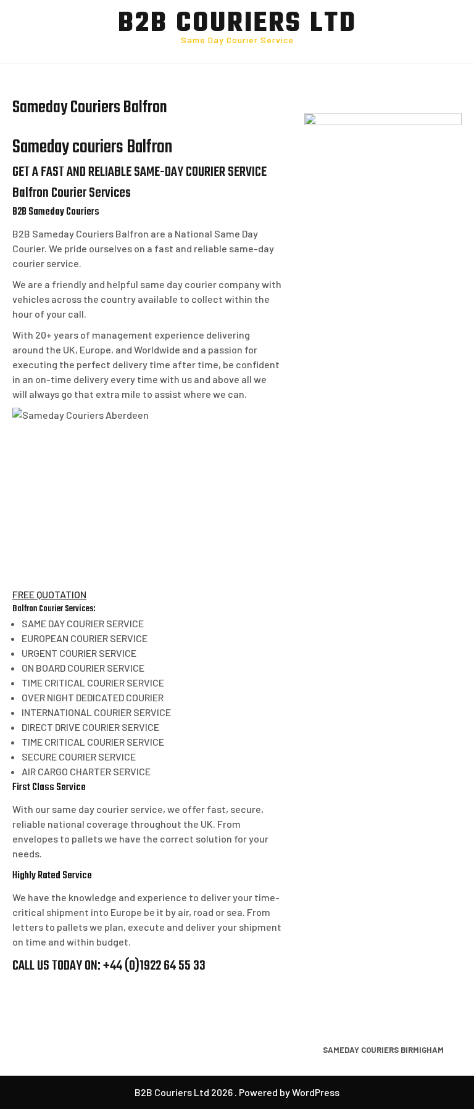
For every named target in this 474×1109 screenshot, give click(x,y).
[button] (49, 594)
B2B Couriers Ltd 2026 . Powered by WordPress (237, 1092)
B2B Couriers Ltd (237, 24)
